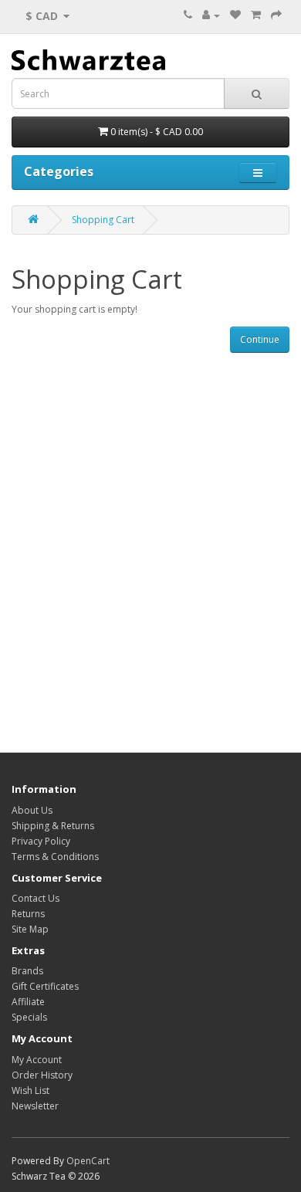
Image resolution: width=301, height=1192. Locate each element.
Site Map (30, 929)
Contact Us (35, 898)
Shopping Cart (103, 219)
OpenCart (88, 1160)
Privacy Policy (41, 841)
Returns (28, 913)
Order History (42, 1075)
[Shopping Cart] (256, 15)
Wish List (30, 1090)
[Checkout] (276, 15)
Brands (27, 970)
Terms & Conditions (55, 856)
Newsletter (35, 1105)
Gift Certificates (45, 986)
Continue (259, 339)
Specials (29, 1017)
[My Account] (211, 15)
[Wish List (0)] (235, 15)
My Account (37, 1059)
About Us (32, 810)
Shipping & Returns (53, 825)
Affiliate (28, 1001)
